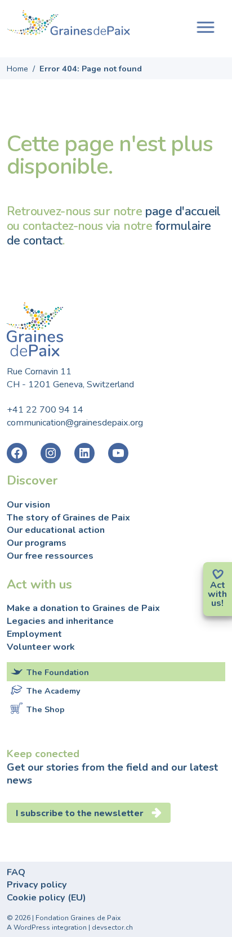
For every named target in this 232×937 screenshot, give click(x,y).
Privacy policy (37, 885)
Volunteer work (41, 647)
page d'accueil (182, 211)
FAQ (16, 872)
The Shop (45, 709)
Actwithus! (217, 594)
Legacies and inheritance (60, 621)
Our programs (36, 543)
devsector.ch (112, 927)
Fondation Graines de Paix (69, 24)
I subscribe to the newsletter (80, 813)
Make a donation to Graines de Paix (83, 608)
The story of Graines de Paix (68, 517)
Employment (34, 634)
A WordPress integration (47, 927)
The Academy (53, 690)
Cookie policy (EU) (46, 897)
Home (17, 68)
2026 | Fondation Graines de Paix (68, 917)
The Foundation (57, 672)
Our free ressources (50, 556)
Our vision (28, 505)
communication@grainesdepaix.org (75, 423)
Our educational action (56, 530)
